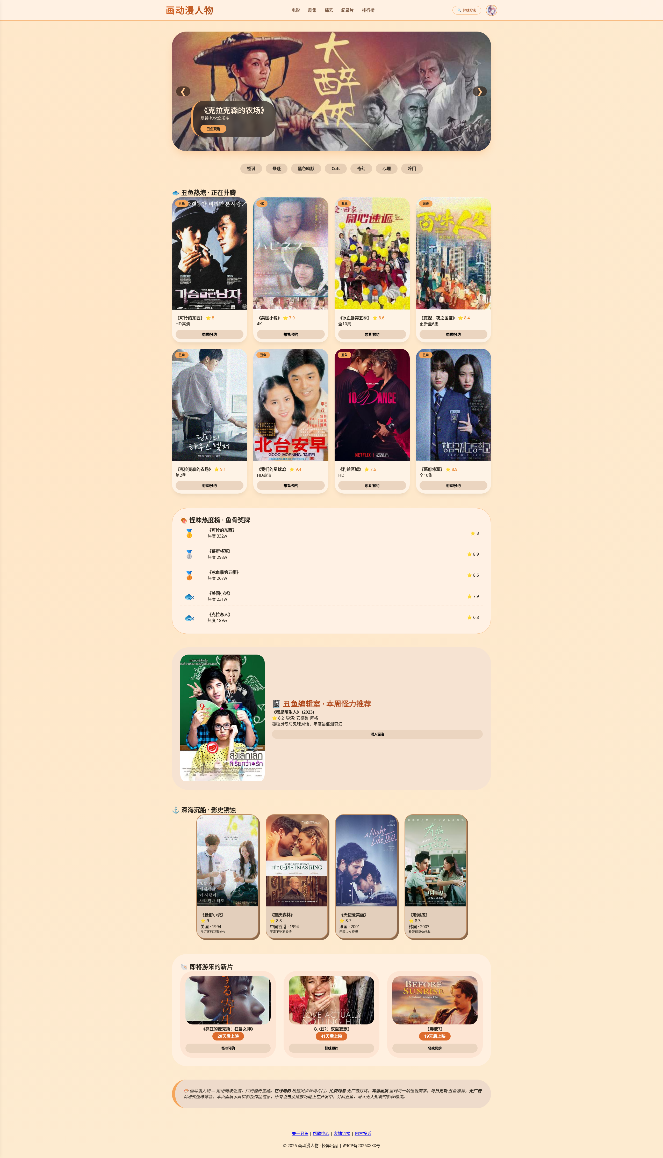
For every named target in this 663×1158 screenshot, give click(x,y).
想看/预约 (209, 334)
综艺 (329, 10)
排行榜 (368, 10)
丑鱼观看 (379, 129)
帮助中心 (321, 1133)
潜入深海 (377, 734)
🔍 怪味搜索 (466, 10)
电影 (296, 10)
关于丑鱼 (300, 1133)
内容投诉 (363, 1133)
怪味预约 (228, 1048)
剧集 (312, 10)
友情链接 (342, 1133)
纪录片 (347, 10)
